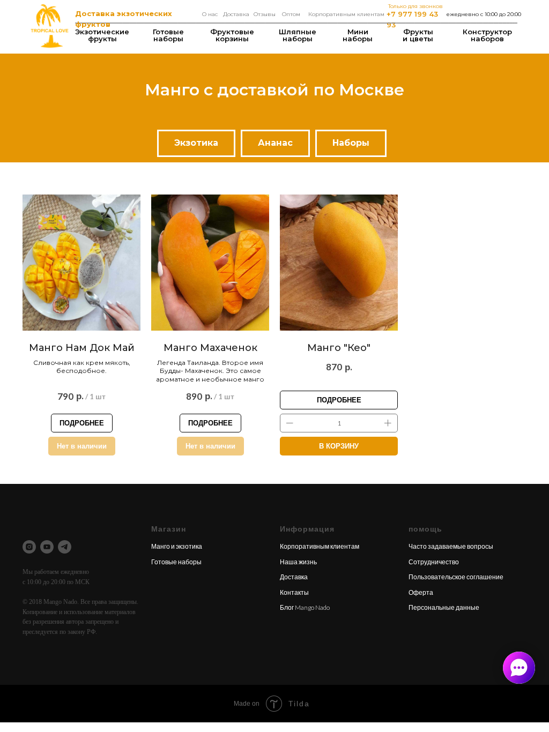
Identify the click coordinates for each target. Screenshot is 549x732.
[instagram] (29, 547)
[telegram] (64, 547)
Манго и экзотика (176, 546)
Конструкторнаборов (487, 35)
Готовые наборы (168, 35)
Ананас (275, 143)
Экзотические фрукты (102, 35)
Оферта (421, 592)
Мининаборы (358, 35)
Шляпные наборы (297, 35)
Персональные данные (444, 607)
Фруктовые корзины (232, 35)
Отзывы (265, 14)
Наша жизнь (298, 562)
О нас (210, 14)
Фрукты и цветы (418, 35)
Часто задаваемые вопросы (451, 546)
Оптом (291, 14)
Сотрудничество (434, 562)
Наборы (350, 143)
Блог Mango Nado (305, 607)
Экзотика (196, 143)
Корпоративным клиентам (346, 14)
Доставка (236, 14)
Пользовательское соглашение (456, 577)
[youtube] (47, 547)
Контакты (294, 592)
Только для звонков (415, 6)
